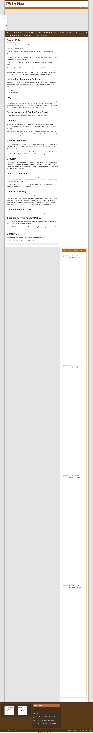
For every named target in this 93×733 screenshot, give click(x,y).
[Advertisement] (46, 20)
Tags (81, 250)
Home (7, 7)
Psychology (27, 35)
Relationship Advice (40, 35)
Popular (64, 250)
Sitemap (70, 730)
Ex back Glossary (17, 32)
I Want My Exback (8, 730)
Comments (75, 250)
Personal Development (13, 35)
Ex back (10, 42)
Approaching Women (50, 32)
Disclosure (75, 730)
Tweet (16, 44)
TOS (86, 730)
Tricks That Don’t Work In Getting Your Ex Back (45, 720)
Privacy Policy (81, 730)
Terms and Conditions (43, 732)
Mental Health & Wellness (68, 32)
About (12, 7)
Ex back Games (29, 32)
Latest (69, 250)
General (39, 32)
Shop (7, 32)
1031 (64, 253)
